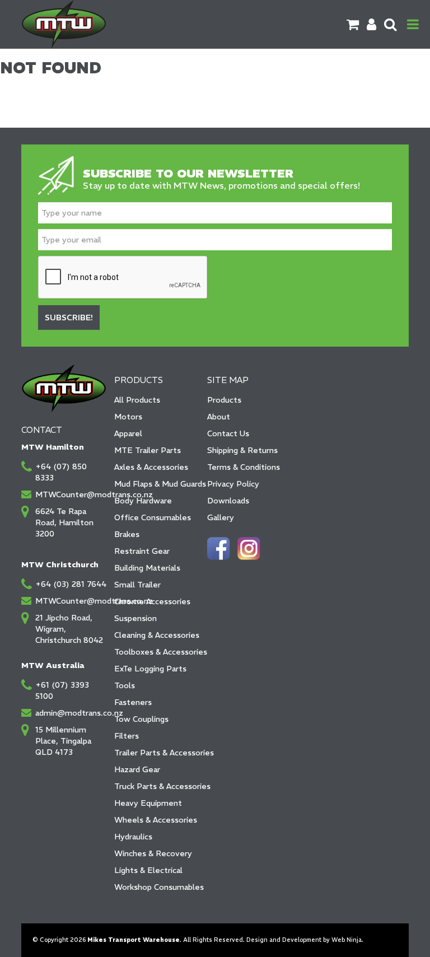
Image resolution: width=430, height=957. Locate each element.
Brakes (126, 534)
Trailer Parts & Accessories (156, 753)
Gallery (220, 517)
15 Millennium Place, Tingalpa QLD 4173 (63, 741)
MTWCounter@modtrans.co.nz (70, 494)
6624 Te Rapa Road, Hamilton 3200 (64, 522)
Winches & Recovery (153, 853)
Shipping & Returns (242, 450)
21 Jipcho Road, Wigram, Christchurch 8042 (69, 629)
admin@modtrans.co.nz (70, 713)
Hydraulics (133, 837)
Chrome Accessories (152, 601)
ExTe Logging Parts (150, 669)
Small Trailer (137, 585)
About (218, 417)
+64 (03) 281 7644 (70, 584)
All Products (137, 400)
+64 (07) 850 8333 (61, 472)
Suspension (135, 618)
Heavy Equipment (148, 803)
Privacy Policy (233, 484)
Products (224, 400)
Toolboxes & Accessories (156, 652)
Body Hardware (143, 501)
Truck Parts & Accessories (156, 786)
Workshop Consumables (156, 887)
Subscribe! (69, 317)
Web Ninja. (347, 940)
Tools (124, 685)
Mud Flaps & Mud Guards (156, 484)
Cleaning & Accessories (156, 635)
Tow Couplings (141, 719)
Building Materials (147, 568)
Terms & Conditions (243, 467)
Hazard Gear (137, 769)
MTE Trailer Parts (147, 450)
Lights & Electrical (148, 870)
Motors (128, 417)
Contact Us (228, 433)
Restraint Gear (142, 551)
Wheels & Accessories (155, 820)
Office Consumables (152, 517)
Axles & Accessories (151, 467)
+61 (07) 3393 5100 (62, 690)
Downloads (228, 501)
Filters (126, 736)
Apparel (128, 433)
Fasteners (133, 702)
